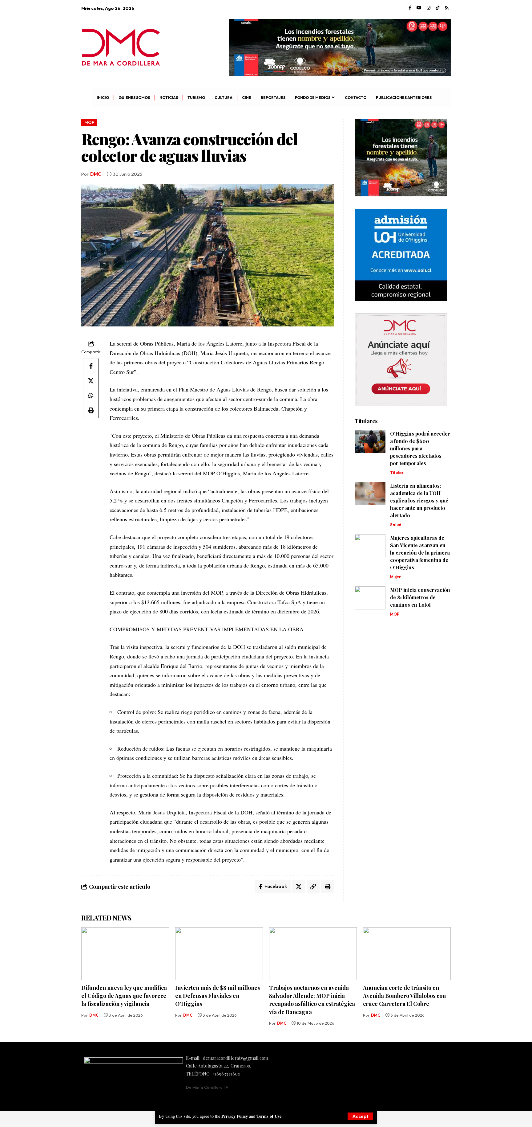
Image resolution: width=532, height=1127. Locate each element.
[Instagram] (428, 8)
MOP (89, 122)
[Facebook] (410, 8)
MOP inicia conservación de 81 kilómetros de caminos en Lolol (420, 597)
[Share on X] (90, 380)
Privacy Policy (234, 1116)
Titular (397, 472)
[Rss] (446, 8)
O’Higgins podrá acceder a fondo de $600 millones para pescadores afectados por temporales (420, 448)
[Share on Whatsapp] (90, 395)
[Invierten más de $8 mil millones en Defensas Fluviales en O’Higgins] (219, 953)
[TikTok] (437, 8)
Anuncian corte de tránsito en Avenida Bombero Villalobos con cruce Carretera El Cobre (404, 995)
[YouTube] (419, 8)
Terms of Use (268, 1116)
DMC (95, 174)
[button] (360, 1116)
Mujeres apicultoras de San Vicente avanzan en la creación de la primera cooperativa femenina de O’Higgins (420, 553)
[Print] (90, 410)
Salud (395, 524)
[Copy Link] (313, 886)
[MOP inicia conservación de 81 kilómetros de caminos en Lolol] (370, 597)
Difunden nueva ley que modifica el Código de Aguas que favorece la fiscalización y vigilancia (124, 995)
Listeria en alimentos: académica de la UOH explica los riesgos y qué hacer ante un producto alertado (419, 500)
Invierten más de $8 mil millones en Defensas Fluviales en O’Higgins (217, 995)
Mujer (395, 576)
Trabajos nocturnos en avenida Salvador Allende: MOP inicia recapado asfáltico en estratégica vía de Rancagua (312, 999)
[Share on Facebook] (90, 366)
